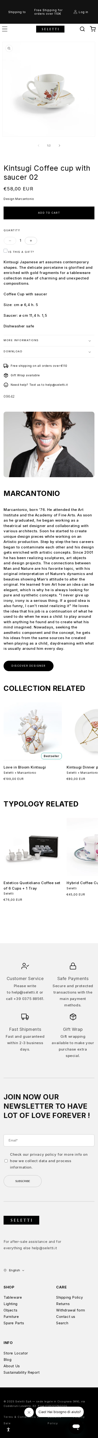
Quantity (12, 230)
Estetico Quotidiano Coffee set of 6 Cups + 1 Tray (32, 886)
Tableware (13, 1297)
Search (62, 1323)
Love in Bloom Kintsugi (25, 767)
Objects (10, 1310)
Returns (63, 1303)
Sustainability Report (22, 1372)
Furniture (11, 1316)
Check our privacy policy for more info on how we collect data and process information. (49, 1160)
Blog (7, 1359)
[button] (82, 29)
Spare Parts (14, 1323)
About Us (12, 1366)
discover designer (28, 665)
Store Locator (16, 1353)
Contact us (65, 1316)
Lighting (11, 1303)
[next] (59, 145)
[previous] (38, 145)
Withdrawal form (70, 1310)
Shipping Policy (69, 1297)
